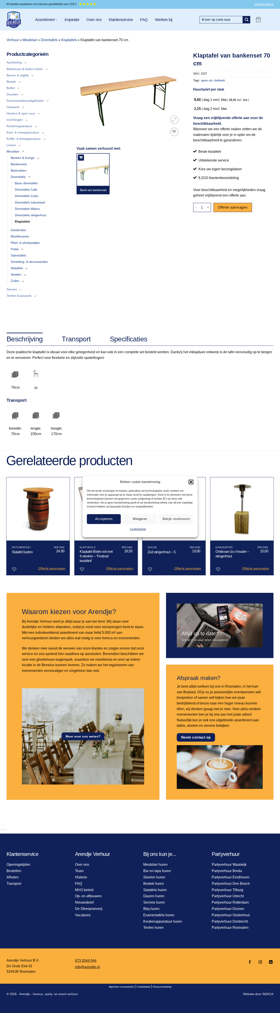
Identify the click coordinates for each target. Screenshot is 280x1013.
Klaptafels (69, 40)
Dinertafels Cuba (26, 196)
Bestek (11, 81)
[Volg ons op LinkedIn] (269, 962)
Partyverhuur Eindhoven (230, 877)
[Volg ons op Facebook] (249, 962)
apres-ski (207, 80)
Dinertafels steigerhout (30, 215)
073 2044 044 (85, 960)
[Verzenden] (246, 19)
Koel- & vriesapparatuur (23, 132)
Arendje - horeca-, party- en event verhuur (48, 994)
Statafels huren (155, 890)
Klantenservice (121, 20)
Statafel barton (22, 552)
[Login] (269, 20)
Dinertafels (49, 40)
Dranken (12, 94)
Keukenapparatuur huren (162, 921)
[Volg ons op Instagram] (260, 962)
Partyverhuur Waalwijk (229, 864)
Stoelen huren (154, 877)
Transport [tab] (76, 339)
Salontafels (18, 255)
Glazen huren (153, 896)
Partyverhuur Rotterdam (230, 902)
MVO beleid (84, 890)
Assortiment (44, 20)
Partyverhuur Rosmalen (230, 927)
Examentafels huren (158, 915)
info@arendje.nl (263, 4)
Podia (15, 249)
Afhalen (13, 877)
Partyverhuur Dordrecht (230, 921)
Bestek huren (153, 883)
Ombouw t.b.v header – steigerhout (232, 554)
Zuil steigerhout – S (162, 552)
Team (79, 871)
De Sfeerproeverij (88, 909)
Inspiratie (72, 20)
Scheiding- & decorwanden (29, 261)
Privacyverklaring (162, 986)
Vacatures (83, 915)
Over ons (94, 20)
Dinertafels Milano (27, 209)
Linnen (11, 145)
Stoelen (16, 274)
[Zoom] (174, 120)
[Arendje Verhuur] (17, 20)
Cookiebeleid (138, 529)
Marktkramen (20, 236)
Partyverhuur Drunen (228, 909)
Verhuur (13, 40)
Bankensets (19, 164)
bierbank (219, 80)
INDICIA (267, 994)
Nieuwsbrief (84, 902)
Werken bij (163, 20)
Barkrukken (18, 170)
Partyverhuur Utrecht (228, 896)
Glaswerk (13, 107)
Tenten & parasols (19, 295)
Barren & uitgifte (18, 75)
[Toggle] (25, 62)
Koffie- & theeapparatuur (24, 138)
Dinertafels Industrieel (30, 202)
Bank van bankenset (93, 190)
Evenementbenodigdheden (25, 100)
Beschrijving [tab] (25, 339)
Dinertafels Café (26, 189)
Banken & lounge (22, 158)
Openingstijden (18, 864)
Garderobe (18, 230)
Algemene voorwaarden (121, 986)
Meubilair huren (155, 864)
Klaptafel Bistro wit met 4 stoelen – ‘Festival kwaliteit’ (96, 556)
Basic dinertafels (26, 183)
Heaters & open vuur (21, 113)
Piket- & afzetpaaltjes (25, 242)
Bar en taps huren (157, 871)
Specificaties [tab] (128, 339)
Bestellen (14, 871)
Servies (12, 289)
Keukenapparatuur (19, 126)
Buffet (11, 88)
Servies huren (154, 902)
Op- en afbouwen (88, 896)
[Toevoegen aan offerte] (81, 157)
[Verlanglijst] (174, 132)
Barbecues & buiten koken (25, 69)
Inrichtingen (15, 119)
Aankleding (14, 62)
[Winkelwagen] (258, 20)
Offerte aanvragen (232, 207)
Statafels (17, 268)
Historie (81, 877)
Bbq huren (151, 909)
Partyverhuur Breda (227, 871)
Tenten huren (153, 927)
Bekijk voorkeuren (176, 519)
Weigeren (140, 519)
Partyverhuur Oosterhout (231, 915)
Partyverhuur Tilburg (227, 890)
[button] (191, 482)
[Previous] (6, 528)
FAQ (143, 20)
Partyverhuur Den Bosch (231, 883)
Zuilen (15, 281)
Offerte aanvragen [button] (51, 568)
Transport (14, 883)
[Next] (273, 528)
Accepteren (104, 519)
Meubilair (30, 40)
